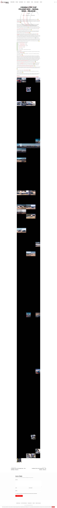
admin (23, 15)
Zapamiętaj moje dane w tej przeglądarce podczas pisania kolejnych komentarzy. (26, 493)
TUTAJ (20, 50)
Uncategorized (33, 15)
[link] (21, 28)
